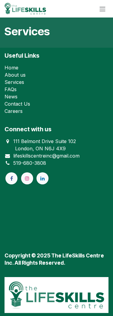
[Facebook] (11, 178)
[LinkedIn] (42, 178)
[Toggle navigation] (102, 8)
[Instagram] (27, 178)
